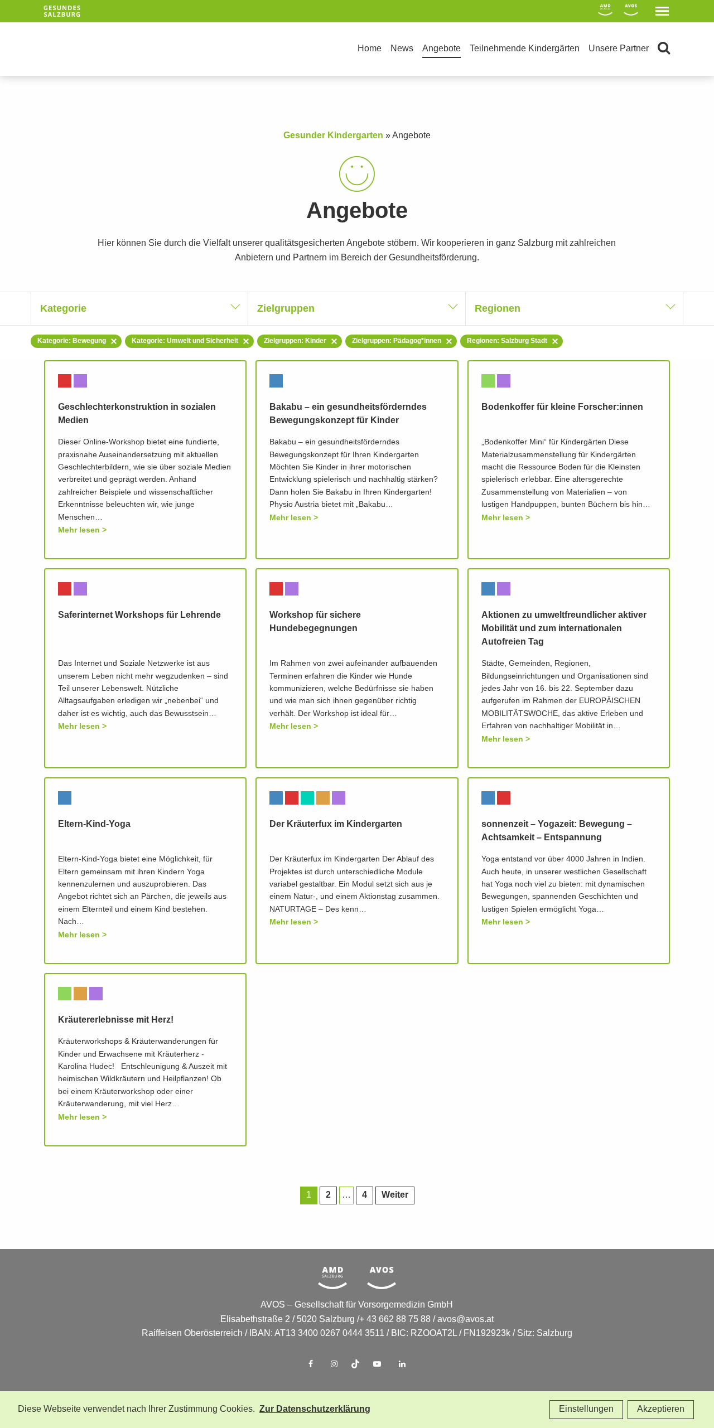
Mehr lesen (79, 530)
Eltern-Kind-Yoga (94, 824)
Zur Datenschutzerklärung (314, 1409)
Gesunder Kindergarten (333, 136)
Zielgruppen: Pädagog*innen (396, 341)
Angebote (441, 49)
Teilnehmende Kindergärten (525, 49)
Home (370, 49)
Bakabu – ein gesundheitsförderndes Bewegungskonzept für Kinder (348, 414)
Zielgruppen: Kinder (295, 341)
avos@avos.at (465, 1319)
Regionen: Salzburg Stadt (507, 341)
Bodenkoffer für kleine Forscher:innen (562, 407)
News (401, 49)
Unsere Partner (618, 49)
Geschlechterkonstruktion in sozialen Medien (137, 414)
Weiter (395, 1195)
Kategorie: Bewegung (71, 341)
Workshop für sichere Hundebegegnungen (315, 622)
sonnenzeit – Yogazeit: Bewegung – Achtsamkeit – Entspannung (556, 831)
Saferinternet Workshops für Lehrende (139, 615)
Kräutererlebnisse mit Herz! (115, 1020)
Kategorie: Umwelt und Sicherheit (185, 341)
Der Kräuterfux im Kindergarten (335, 824)
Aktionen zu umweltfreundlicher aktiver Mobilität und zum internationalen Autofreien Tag (564, 629)
